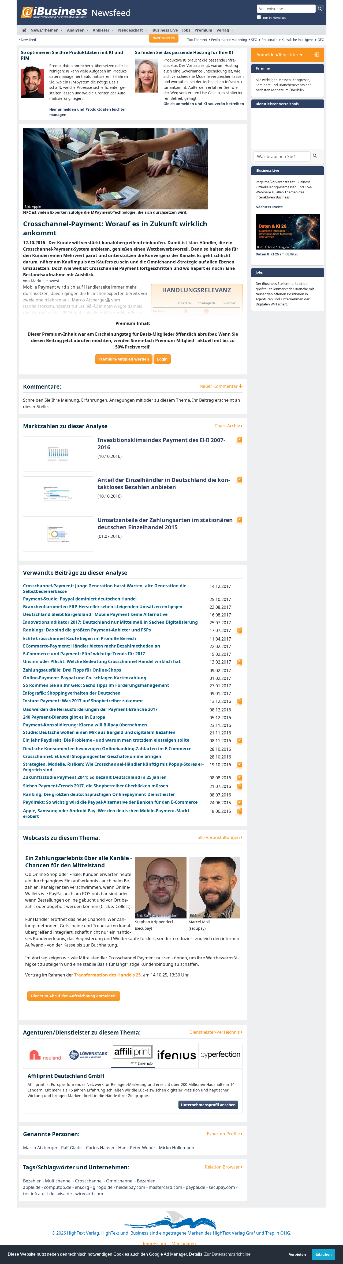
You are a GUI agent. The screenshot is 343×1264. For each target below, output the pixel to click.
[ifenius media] (176, 1055)
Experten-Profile (224, 1134)
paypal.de (195, 1187)
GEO (320, 39)
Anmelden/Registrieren (280, 55)
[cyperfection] (220, 1055)
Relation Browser (223, 1167)
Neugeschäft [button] (131, 30)
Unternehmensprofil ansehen (208, 1104)
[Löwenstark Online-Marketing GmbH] (89, 1055)
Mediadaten (184, 1244)
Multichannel (58, 1181)
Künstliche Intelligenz (297, 39)
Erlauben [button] (323, 1254)
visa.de (65, 1194)
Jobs (186, 30)
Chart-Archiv (228, 426)
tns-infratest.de (38, 1194)
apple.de (31, 1187)
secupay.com (222, 1187)
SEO (253, 39)
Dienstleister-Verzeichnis (215, 1032)
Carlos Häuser (100, 1148)
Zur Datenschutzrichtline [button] (227, 1254)
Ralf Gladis (72, 1148)
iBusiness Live (164, 31)
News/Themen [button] (45, 30)
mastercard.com (165, 1187)
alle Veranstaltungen (219, 837)
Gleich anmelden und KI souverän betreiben (203, 103)
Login (162, 359)
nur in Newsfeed (274, 18)
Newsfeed (28, 39)
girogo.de (103, 1187)
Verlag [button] (223, 30)
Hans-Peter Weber (136, 1148)
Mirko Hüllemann (176, 1148)
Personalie (269, 39)
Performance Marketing (228, 39)
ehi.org (82, 1187)
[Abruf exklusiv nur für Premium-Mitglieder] (238, 440)
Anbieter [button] (102, 30)
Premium (203, 30)
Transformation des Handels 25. (108, 975)
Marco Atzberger (40, 1148)
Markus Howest (45, 280)
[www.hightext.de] (171, 1219)
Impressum (154, 1244)
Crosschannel (89, 1181)
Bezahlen (32, 1181)
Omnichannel (119, 1181)
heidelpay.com (130, 1187)
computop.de (57, 1187)
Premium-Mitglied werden (123, 359)
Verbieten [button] (297, 1254)
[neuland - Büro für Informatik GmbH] (45, 1055)
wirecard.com (89, 1194)
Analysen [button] (76, 30)
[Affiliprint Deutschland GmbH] (132, 1055)
